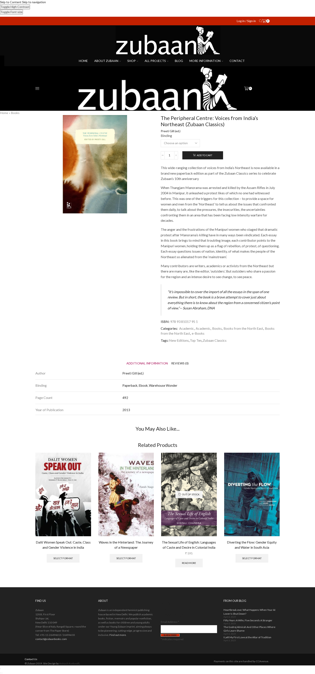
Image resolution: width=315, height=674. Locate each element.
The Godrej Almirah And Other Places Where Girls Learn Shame (249, 628)
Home (83, 61)
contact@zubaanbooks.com (51, 639)
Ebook (143, 385)
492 (125, 398)
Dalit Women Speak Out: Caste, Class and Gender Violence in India (63, 544)
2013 (126, 410)
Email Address (170, 621)
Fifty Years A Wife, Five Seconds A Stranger (248, 620)
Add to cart (204, 155)
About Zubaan (106, 61)
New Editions (179, 340)
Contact (237, 61)
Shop (131, 61)
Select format (63, 558)
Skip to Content (10, 2)
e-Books (198, 333)
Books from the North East (243, 328)
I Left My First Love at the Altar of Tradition (247, 637)
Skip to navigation (34, 2)
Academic (186, 328)
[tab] (147, 363)
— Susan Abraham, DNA (197, 308)
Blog (179, 61)
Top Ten (196, 340)
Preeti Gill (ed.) (170, 131)
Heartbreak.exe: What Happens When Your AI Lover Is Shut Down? (249, 611)
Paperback (129, 385)
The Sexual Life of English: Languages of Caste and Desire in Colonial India (189, 544)
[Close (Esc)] (0, 668)
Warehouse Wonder (163, 385)
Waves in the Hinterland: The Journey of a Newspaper (126, 544)
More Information (204, 61)
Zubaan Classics (214, 340)
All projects (155, 61)
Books (15, 113)
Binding (166, 135)
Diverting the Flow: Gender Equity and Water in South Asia (252, 544)
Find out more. (118, 635)
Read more (189, 563)
